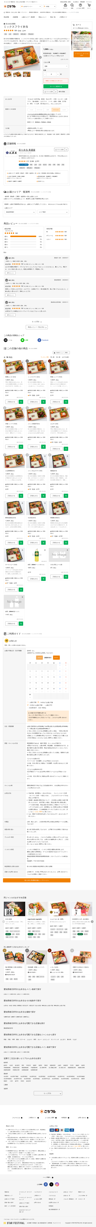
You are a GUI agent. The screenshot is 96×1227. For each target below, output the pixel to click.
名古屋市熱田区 (8, 1078)
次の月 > (56, 657)
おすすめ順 (65, 357)
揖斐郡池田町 (7, 1070)
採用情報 (50, 1223)
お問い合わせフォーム (52, 776)
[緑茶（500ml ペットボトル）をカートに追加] (43, 579)
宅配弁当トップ (8, 1195)
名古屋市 (6, 1076)
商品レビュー (42, 17)
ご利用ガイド (63, 17)
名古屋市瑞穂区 (81, 1076)
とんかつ (29, 1039)
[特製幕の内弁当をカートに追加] (66, 543)
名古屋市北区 (33, 1076)
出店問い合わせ (53, 1202)
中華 (13, 1039)
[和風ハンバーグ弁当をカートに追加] (66, 402)
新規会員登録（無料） (66, 2)
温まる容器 (38, 1005)
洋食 (9, 1039)
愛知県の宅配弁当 (33, 12)
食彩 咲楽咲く (32, 972)
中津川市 (28, 1065)
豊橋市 (83, 1078)
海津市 (83, 1065)
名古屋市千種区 (14, 1076)
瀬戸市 (16, 1081)
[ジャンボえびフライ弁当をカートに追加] (43, 496)
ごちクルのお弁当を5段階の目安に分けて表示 (40, 114)
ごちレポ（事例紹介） (69, 1199)
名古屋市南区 (36, 1078)
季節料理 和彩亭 (11, 974)
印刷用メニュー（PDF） (62, 352)
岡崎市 (5, 1081)
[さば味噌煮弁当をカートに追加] (21, 496)
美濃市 (34, 1065)
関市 (23, 1065)
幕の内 (69, 1039)
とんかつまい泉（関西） (58, 972)
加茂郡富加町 (34, 1070)
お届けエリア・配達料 (28, 17)
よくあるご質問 (37, 811)
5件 (20, 30)
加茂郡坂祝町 (25, 1070)
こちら (54, 717)
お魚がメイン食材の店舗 (10, 1052)
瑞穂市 (77, 1065)
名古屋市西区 (42, 1076)
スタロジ (80, 1199)
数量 (44, 70)
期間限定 (19, 1005)
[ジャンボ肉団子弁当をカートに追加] (43, 447)
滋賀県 (31, 173)
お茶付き (6, 1005)
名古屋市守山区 (46, 1078)
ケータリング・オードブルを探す (81, 54)
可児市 (72, 1065)
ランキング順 (45, 357)
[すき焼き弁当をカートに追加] (43, 543)
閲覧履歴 (82, 2)
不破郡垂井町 (34, 1067)
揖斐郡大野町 (81, 1067)
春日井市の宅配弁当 (45, 12)
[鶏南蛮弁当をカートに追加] (66, 496)
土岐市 (59, 1065)
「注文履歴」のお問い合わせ (53, 763)
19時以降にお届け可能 (59, 1005)
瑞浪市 (40, 1065)
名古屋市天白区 (75, 1078)
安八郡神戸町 (43, 1067)
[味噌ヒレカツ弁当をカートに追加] (21, 402)
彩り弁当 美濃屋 (10, 23)
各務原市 (65, 1065)
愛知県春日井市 (8, 1028)
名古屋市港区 (27, 1078)
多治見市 (17, 1065)
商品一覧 (53, 17)
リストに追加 (49, 91)
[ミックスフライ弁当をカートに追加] (43, 402)
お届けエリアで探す (9, 1199)
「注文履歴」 (39, 761)
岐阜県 (17, 173)
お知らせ (65, 1195)
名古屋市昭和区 (71, 1076)
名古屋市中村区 (52, 1076)
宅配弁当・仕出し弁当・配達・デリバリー (16, 12)
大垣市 (11, 1065)
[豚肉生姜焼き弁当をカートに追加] (21, 543)
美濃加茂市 (53, 1065)
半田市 (22, 1081)
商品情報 (6, 17)
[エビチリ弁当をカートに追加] (66, 449)
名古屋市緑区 (55, 1078)
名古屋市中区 (61, 1076)
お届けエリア (8, 208)
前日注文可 (25, 1005)
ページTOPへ (47, 1177)
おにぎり (63, 1039)
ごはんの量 (46, 62)
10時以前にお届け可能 (47, 1005)
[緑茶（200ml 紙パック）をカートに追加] (21, 624)
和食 (5, 1039)
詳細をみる (11, 402)
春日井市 (28, 1081)
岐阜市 (5, 1065)
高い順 (52, 357)
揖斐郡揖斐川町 (72, 1067)
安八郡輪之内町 (53, 1067)
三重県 (26, 173)
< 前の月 (39, 657)
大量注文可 (31, 1005)
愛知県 (22, 173)
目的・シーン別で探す (10, 1206)
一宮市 (11, 1081)
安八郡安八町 (62, 1067)
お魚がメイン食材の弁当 (10, 994)
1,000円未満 (7, 1017)
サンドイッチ (55, 1039)
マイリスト (89, 2)
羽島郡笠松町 (16, 1067)
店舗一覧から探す (9, 1202)
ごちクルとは (16, 1117)
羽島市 (46, 1065)
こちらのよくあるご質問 (44, 738)
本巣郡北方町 (16, 1070)
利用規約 (64, 1117)
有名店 (10, 1005)
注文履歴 (29, 1155)
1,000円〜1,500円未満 (16, 1017)
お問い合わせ (82, 1117)
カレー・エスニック (44, 1039)
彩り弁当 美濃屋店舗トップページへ (37, 880)
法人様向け (76, 2)
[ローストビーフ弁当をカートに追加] (21, 590)
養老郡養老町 (25, 1067)
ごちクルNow (81, 1195)
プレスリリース (57, 1223)
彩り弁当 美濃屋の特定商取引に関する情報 (39, 866)
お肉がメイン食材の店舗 (23, 1052)
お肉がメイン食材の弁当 (23, 994)
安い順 (58, 357)
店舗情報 (15, 17)
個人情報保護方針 (53, 1209)
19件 (33, 161)
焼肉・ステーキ (20, 1039)
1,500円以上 (26, 1017)
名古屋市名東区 (65, 1078)
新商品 (14, 1005)
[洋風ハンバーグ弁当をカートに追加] (21, 447)
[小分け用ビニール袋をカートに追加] (66, 577)
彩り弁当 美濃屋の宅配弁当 (59, 12)
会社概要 (29, 1223)
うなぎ (74, 1039)
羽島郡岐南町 (7, 1067)
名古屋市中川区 (18, 1078)
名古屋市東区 (24, 1076)
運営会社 (51, 1199)
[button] (20, 212)
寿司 (35, 1039)
